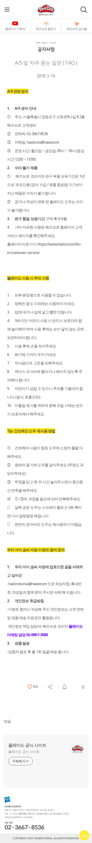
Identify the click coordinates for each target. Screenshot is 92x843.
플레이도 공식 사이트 (27, 745)
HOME (38, 43)
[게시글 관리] (65, 686)
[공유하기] (50, 686)
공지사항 (53, 43)
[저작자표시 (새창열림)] (83, 687)
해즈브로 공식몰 (77, 29)
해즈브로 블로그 (46, 29)
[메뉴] (7, 9)
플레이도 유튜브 (15, 29)
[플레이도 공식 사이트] (46, 10)
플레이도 (45, 43)
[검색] (83, 9)
